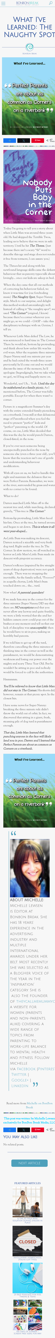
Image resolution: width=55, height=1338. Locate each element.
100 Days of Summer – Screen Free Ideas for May (27, 1333)
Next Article (29, 1163)
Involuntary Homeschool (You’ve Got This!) (27, 1259)
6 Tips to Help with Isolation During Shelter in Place (27, 1221)
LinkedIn (19, 1086)
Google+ (20, 1080)
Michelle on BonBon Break (39, 1105)
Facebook (26, 1069)
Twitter (18, 1075)
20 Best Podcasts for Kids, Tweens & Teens (27, 1296)
